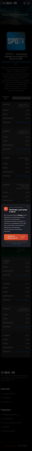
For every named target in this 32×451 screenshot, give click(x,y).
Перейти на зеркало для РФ (17, 237)
